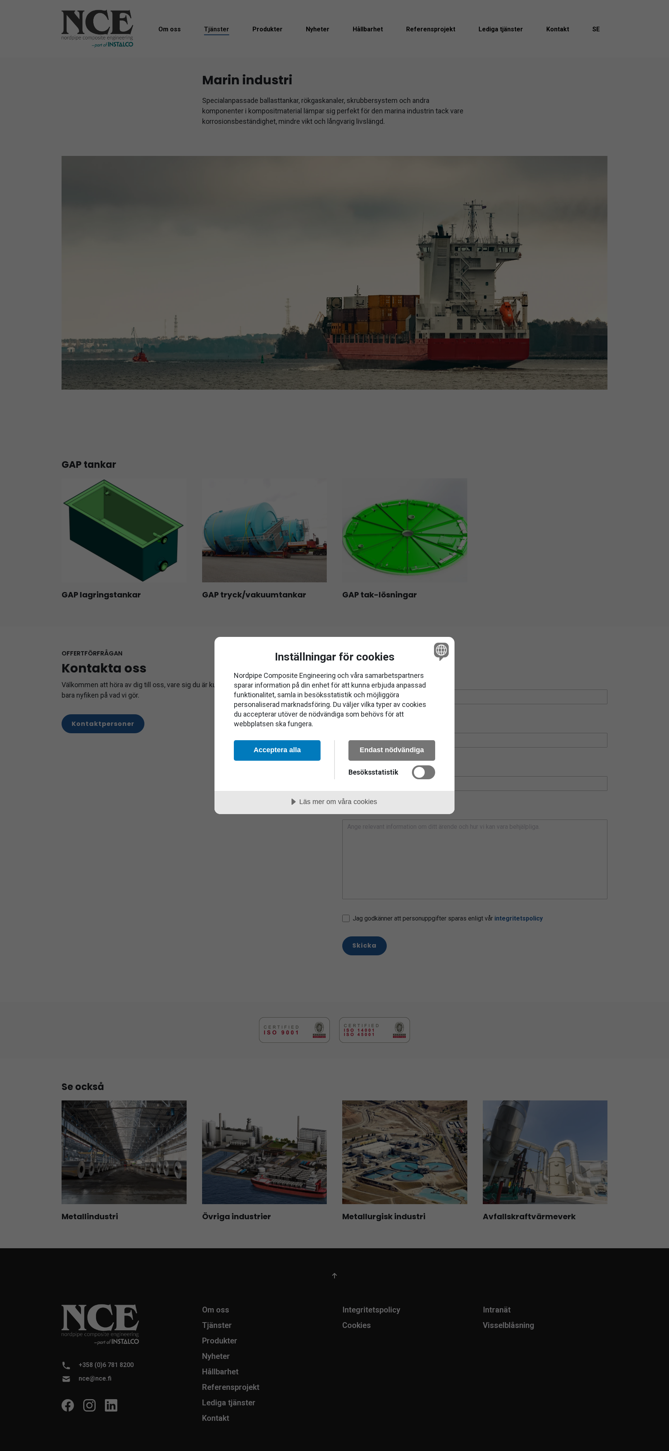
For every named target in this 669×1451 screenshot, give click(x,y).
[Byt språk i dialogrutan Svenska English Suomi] (440, 651)
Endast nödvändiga (392, 750)
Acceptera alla (277, 750)
